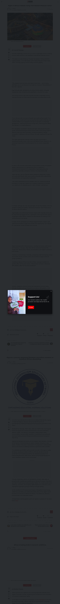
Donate (31, 307)
